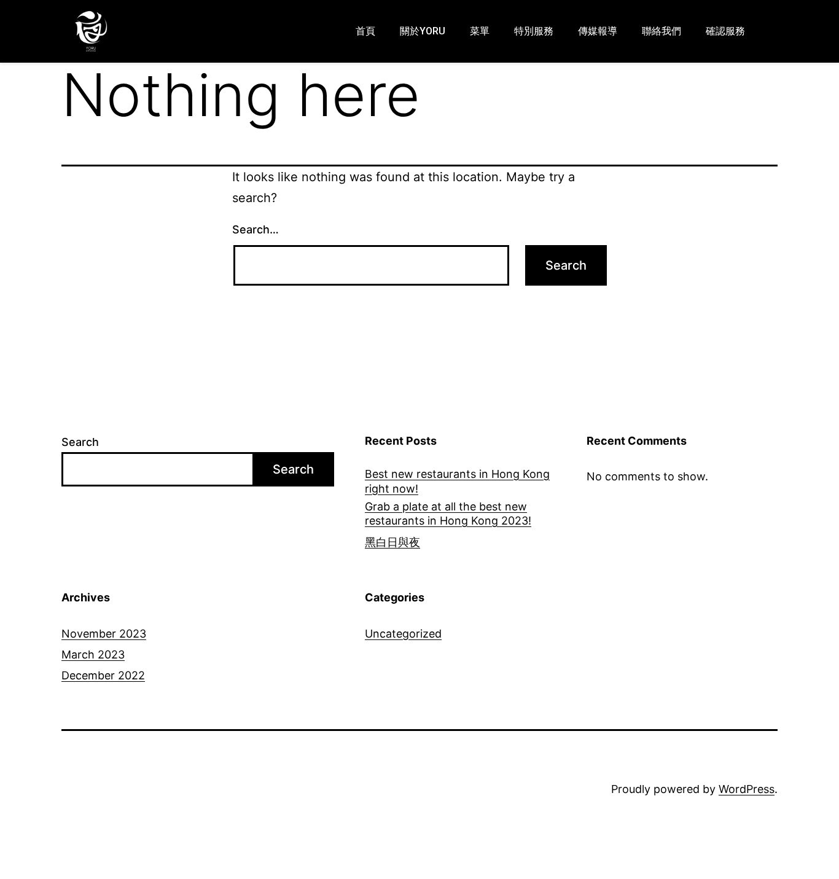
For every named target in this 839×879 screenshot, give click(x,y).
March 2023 (93, 654)
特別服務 (533, 31)
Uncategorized (403, 633)
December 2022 (103, 675)
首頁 (365, 31)
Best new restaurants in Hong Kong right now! (457, 480)
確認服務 (725, 31)
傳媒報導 (597, 31)
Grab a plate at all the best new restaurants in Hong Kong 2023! (448, 513)
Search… (255, 229)
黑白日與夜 (392, 542)
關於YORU (422, 31)
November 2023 (103, 633)
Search (80, 442)
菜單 (480, 31)
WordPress (747, 789)
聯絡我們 (661, 31)
